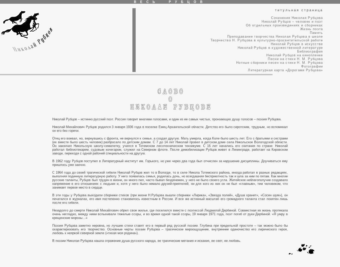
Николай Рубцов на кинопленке (294, 55)
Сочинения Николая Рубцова (297, 18)
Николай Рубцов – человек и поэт (292, 21)
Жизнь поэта (311, 29)
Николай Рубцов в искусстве (297, 44)
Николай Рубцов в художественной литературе (280, 48)
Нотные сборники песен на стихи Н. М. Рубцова (279, 63)
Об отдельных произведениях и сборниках (284, 25)
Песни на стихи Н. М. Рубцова (295, 59)
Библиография (310, 51)
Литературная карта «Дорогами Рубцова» (285, 70)
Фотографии (312, 66)
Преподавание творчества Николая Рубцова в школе (275, 36)
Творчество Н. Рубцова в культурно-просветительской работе (267, 40)
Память (316, 33)
